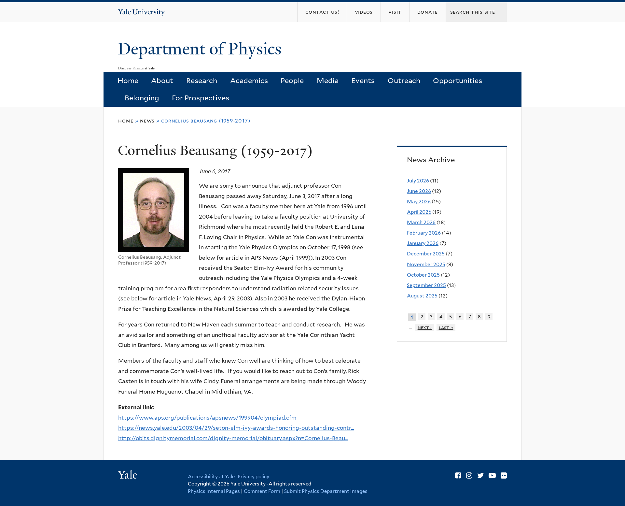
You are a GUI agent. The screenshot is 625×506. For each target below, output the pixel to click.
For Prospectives (200, 98)
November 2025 (426, 264)
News (147, 121)
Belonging (142, 98)
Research (201, 80)
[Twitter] (480, 475)
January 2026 (422, 243)
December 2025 (426, 254)
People (292, 80)
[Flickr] (504, 475)
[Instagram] (469, 475)
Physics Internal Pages (214, 491)
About (162, 80)
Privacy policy (253, 477)
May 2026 (419, 201)
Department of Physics (202, 49)
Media (328, 80)
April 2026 (419, 212)
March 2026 (421, 222)
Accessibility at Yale (211, 477)
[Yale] (128, 476)
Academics (249, 80)
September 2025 (426, 285)
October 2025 (423, 275)
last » (446, 327)
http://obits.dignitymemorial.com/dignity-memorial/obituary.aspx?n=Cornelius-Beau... (233, 438)
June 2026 (419, 191)
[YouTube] (492, 475)
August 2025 (422, 296)
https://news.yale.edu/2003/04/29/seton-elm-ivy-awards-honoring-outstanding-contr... (236, 428)
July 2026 (418, 181)
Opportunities (457, 80)
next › (425, 327)
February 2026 (424, 233)
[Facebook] (458, 475)
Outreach (404, 80)
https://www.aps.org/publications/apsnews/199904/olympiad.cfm (207, 417)
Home (128, 80)
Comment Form (262, 491)
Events (363, 80)
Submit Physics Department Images (326, 491)
